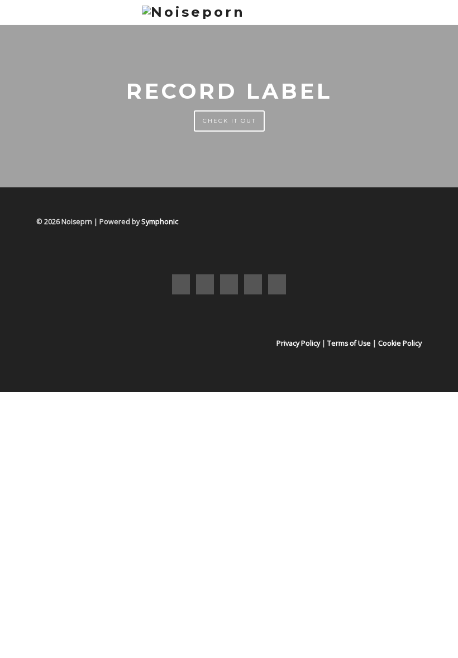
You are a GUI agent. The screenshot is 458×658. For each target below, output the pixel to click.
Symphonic (159, 221)
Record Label (229, 91)
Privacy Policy (298, 343)
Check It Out (229, 120)
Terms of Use (349, 343)
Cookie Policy (400, 343)
